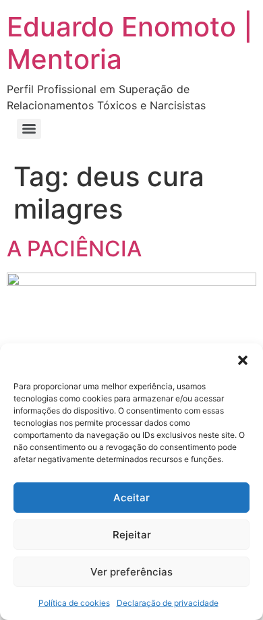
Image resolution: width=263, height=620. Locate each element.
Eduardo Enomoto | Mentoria (130, 43)
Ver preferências (131, 571)
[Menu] (29, 129)
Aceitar (131, 497)
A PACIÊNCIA (74, 248)
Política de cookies (74, 603)
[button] (243, 360)
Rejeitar (132, 534)
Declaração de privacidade (167, 603)
